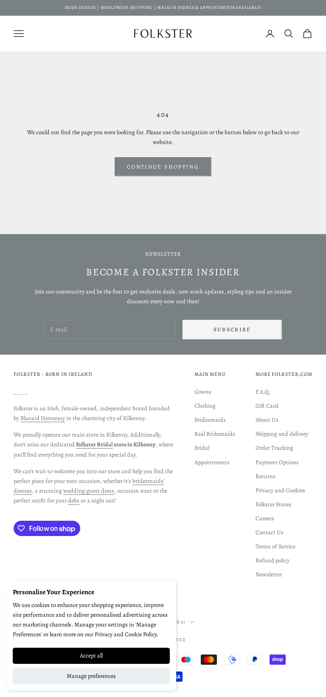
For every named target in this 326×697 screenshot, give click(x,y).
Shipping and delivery (282, 434)
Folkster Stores (273, 504)
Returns (265, 476)
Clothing (205, 406)
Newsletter (269, 574)
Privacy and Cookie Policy (126, 634)
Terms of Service (275, 546)
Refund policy (272, 560)
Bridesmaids (210, 420)
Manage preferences (91, 676)
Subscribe (232, 329)
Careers (265, 518)
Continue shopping (163, 166)
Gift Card (267, 406)
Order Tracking (274, 448)
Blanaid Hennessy (42, 418)
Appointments (212, 462)
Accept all (91, 656)
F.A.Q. (263, 392)
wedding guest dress (88, 491)
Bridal (201, 448)
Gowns (202, 392)
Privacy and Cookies (280, 490)
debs (73, 501)
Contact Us (270, 532)
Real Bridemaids (214, 434)
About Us (267, 420)
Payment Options (277, 462)
